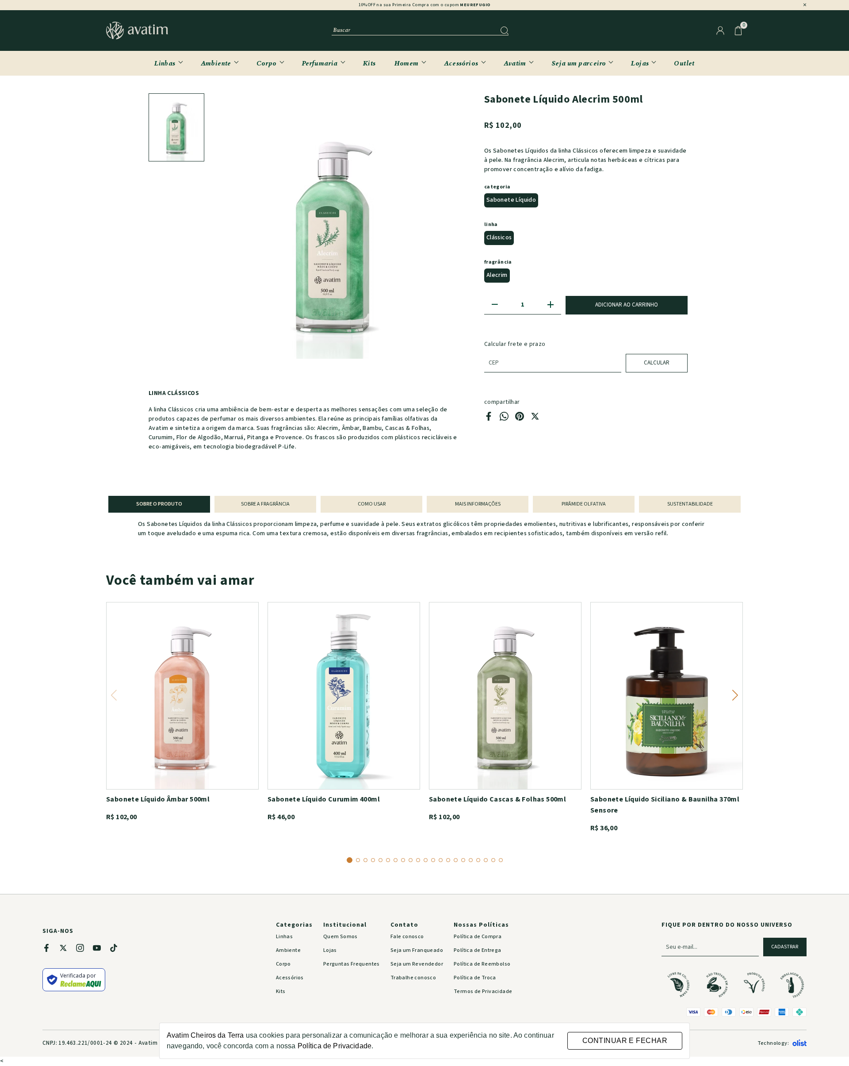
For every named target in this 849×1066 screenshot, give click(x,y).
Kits (369, 63)
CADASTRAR (784, 947)
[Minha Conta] (720, 30)
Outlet (684, 63)
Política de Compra (477, 936)
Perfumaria (320, 63)
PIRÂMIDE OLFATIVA (584, 504)
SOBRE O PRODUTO (159, 504)
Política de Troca (475, 978)
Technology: (773, 1043)
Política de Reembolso (482, 964)
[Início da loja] (137, 30)
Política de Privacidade (334, 1046)
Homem (406, 63)
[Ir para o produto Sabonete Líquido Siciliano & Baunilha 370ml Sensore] (666, 696)
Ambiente (216, 63)
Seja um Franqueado (416, 950)
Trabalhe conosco (413, 978)
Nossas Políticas (481, 925)
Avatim (515, 63)
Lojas (640, 63)
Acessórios (461, 63)
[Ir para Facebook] (50, 949)
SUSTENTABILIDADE (690, 504)
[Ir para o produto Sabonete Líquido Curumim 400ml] (344, 696)
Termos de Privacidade (483, 991)
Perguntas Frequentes (351, 964)
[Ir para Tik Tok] (118, 949)
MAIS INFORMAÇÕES (478, 504)
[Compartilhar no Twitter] (535, 418)
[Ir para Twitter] (67, 949)
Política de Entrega (477, 950)
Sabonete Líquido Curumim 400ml (324, 799)
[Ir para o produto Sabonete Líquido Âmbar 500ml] (182, 696)
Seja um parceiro (578, 63)
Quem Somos (340, 936)
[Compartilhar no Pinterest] (519, 418)
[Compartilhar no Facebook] (488, 418)
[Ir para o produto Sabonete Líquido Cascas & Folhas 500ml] (505, 696)
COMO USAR (372, 504)
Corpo (266, 63)
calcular (656, 363)
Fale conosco (407, 936)
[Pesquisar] (505, 31)
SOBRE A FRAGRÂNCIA (265, 504)
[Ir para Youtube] (101, 949)
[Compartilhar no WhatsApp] (504, 418)
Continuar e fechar (624, 1040)
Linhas (164, 63)
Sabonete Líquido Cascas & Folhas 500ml (497, 799)
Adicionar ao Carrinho (626, 305)
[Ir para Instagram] (84, 949)
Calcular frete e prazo (515, 344)
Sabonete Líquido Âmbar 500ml (158, 799)
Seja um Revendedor (416, 964)
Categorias (294, 925)
